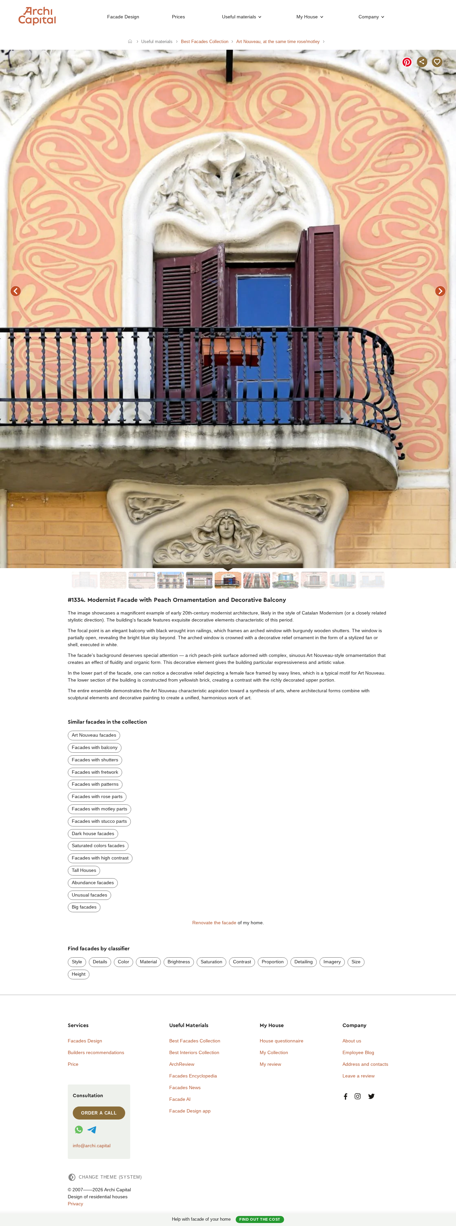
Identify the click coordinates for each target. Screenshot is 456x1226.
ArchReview (181, 1064)
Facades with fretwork (95, 772)
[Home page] (37, 23)
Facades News (185, 1087)
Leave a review (359, 1075)
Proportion (273, 961)
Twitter (371, 1096)
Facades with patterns (95, 784)
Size (356, 961)
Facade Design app (190, 1111)
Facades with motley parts (99, 808)
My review (270, 1064)
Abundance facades (93, 882)
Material (148, 961)
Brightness (179, 961)
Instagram (357, 1096)
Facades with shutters (95, 759)
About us (352, 1040)
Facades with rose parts (97, 796)
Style (77, 961)
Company (369, 16)
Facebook (346, 1096)
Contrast (242, 961)
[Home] (130, 41)
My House (307, 16)
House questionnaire (281, 1040)
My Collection (274, 1052)
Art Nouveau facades (94, 735)
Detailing (303, 961)
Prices (178, 16)
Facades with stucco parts (99, 821)
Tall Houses (84, 870)
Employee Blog (358, 1052)
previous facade (15, 291)
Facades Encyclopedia (193, 1075)
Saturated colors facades (98, 845)
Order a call (99, 1113)
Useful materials (239, 16)
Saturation (211, 961)
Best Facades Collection (194, 1040)
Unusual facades (89, 895)
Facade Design (123, 16)
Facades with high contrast (100, 858)
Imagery (332, 961)
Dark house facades (93, 833)
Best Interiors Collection (194, 1052)
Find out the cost (259, 1219)
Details (100, 961)
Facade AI (180, 1099)
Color (123, 961)
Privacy (75, 1203)
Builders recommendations (96, 1052)
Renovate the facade (214, 922)
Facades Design (85, 1040)
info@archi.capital (91, 1145)
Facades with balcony (95, 747)
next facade (440, 291)
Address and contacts (365, 1064)
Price (73, 1064)
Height (78, 974)
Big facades (84, 907)
